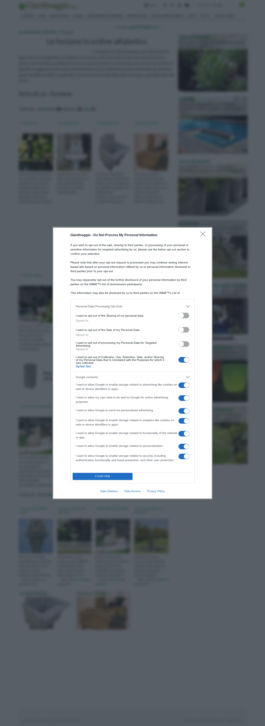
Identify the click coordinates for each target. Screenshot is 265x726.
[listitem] (132, 306)
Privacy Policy (156, 491)
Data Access (132, 491)
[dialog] (132, 363)
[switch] (183, 315)
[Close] (204, 235)
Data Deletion (109, 491)
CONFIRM (102, 476)
